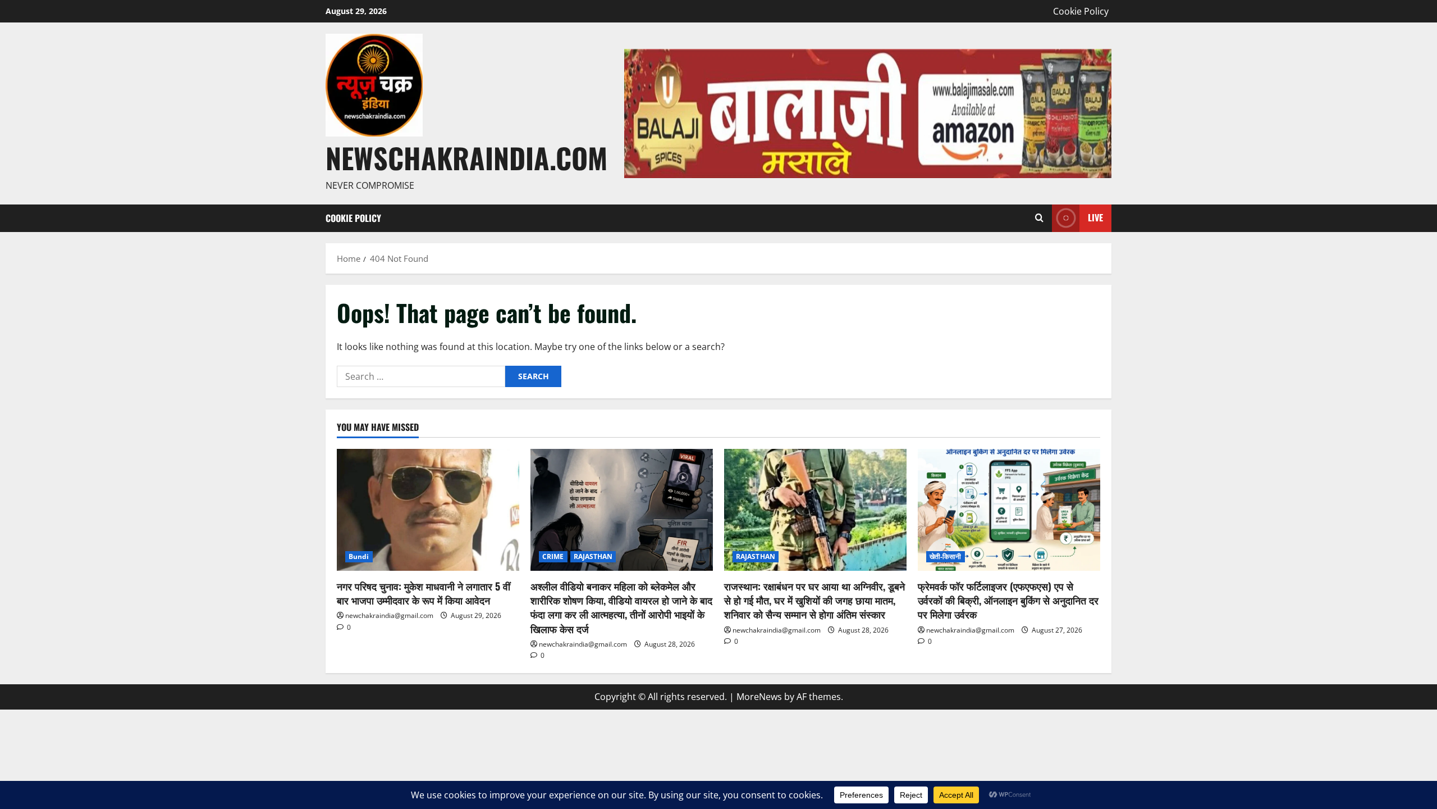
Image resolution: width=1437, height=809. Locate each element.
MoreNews (759, 696)
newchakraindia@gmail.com (389, 615)
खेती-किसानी (946, 556)
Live (1095, 217)
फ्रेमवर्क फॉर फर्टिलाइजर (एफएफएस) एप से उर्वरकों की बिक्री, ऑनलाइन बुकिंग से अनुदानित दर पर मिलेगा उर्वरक (1008, 600)
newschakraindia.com (466, 157)
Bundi (359, 556)
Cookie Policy (1081, 11)
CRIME (553, 556)
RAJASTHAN (593, 556)
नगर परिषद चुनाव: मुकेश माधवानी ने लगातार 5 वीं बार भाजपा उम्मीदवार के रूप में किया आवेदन (423, 593)
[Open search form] (1039, 218)
